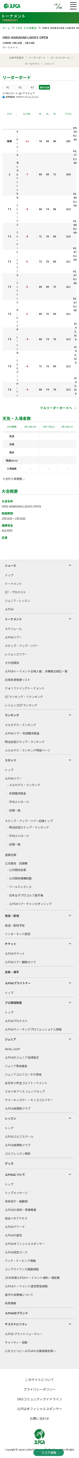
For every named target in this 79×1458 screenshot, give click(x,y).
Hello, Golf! (12, 1049)
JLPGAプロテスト (16, 1021)
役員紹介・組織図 (16, 1201)
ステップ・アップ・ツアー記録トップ (29, 821)
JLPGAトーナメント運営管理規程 (26, 1286)
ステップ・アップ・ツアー (22, 646)
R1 (8, 87)
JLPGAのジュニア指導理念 (22, 1057)
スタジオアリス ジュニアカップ (25, 1091)
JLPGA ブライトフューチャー (24, 1334)
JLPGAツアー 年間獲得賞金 (22, 733)
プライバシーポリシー (39, 1389)
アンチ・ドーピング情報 (20, 1261)
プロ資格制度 (13, 1003)
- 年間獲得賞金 (16, 793)
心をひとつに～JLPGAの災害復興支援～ (30, 1351)
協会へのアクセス (16, 1218)
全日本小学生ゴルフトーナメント (26, 1083)
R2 (20, 87)
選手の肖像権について (19, 1295)
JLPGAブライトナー (18, 983)
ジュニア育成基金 (16, 1066)
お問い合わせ (39, 1418)
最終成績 (44, 87)
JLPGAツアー (13, 637)
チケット (10, 944)
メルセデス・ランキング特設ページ (27, 750)
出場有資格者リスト (17, 680)
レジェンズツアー (16, 654)
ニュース (10, 565)
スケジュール (13, 629)
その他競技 (12, 663)
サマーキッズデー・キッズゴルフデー (29, 1100)
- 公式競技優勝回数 (19, 878)
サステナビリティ (16, 1324)
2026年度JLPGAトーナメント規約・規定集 (32, 1278)
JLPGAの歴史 (13, 1235)
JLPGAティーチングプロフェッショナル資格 (33, 1029)
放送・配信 (12, 916)
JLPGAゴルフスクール (19, 1136)
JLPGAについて (15, 1174)
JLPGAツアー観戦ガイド (20, 962)
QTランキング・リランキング (24, 697)
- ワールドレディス (19, 887)
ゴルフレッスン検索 (17, 1153)
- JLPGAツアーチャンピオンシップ (29, 904)
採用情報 (10, 1303)
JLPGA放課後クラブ (18, 1108)
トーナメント (13, 584)
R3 (32, 87)
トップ (9, 575)
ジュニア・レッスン (17, 601)
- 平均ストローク (18, 802)
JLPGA (9, 609)
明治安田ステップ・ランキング (25, 742)
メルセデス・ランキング (20, 725)
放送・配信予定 (15, 925)
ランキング (12, 715)
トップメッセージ (16, 1193)
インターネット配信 (17, 934)
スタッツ (10, 760)
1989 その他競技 (26, 28)
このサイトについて (39, 1379)
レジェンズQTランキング (21, 705)
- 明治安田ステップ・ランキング (28, 827)
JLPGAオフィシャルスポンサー (25, 1244)
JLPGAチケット (15, 953)
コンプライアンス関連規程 (22, 1269)
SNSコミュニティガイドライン (39, 1399)
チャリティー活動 (16, 1342)
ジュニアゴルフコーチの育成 (23, 1074)
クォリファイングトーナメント (25, 688)
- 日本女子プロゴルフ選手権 (25, 895)
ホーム (6, 28)
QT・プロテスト (15, 592)
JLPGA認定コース (16, 1252)
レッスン (10, 1118)
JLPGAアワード (15, 1227)
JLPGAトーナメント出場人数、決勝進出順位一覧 (36, 671)
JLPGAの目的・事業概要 (20, 1210)
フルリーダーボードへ (56, 408)
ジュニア (10, 1039)
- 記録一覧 (13, 810)
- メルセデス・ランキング (23, 785)
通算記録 (10, 855)
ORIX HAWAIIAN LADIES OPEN (25, 37)
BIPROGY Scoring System (27, 96)
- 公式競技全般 (16, 870)
